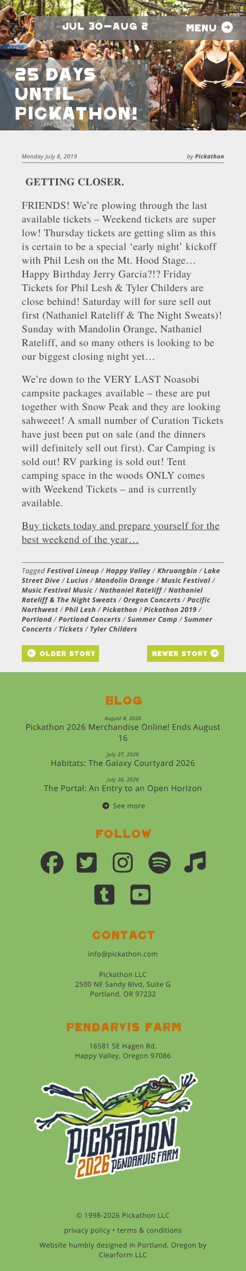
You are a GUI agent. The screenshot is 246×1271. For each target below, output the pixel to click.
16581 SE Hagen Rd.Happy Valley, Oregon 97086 (123, 1051)
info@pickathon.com (123, 954)
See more (129, 806)
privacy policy (87, 1230)
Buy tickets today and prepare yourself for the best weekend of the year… (121, 532)
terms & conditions (149, 1230)
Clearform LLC (123, 1255)
